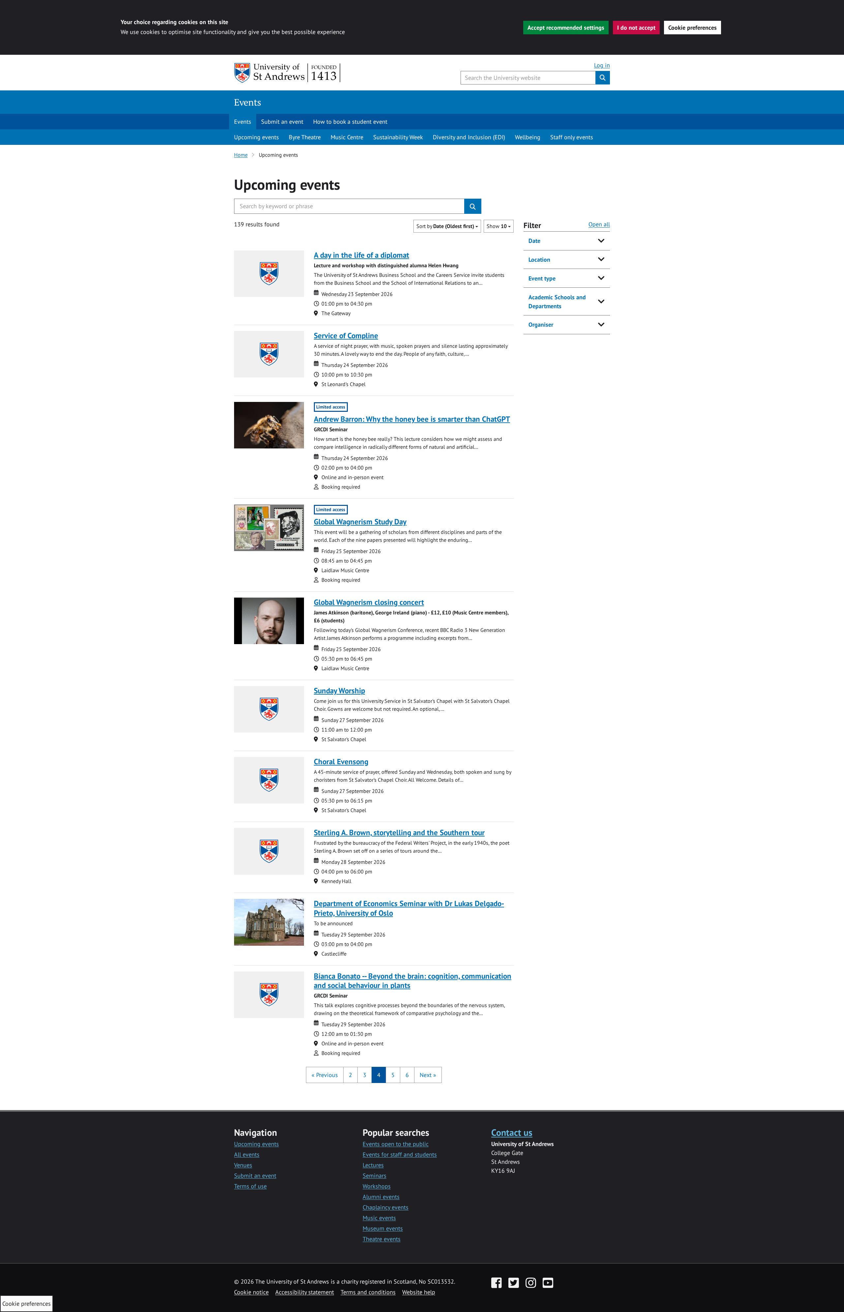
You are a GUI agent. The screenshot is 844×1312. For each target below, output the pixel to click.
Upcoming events (256, 137)
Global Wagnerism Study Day (360, 521)
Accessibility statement (304, 1292)
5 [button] (393, 1075)
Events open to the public (396, 1144)
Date (534, 241)
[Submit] (472, 206)
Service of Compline (346, 335)
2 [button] (350, 1075)
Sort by (445, 226)
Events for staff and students (400, 1154)
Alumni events (381, 1196)
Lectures (373, 1165)
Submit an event (282, 121)
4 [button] (378, 1075)
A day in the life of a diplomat (361, 255)
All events (246, 1154)
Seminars (374, 1175)
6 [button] (407, 1075)
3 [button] (364, 1075)
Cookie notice (251, 1292)
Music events (379, 1218)
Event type (542, 278)
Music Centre (347, 137)
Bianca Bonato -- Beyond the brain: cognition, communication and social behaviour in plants (412, 980)
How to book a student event (350, 121)
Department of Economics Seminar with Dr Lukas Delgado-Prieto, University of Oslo (409, 908)
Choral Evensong (341, 761)
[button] (325, 1075)
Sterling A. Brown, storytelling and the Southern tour (399, 832)
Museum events (383, 1228)
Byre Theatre (305, 137)
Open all (599, 224)
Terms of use (250, 1186)
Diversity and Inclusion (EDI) (469, 137)
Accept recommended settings (566, 27)
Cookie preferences (692, 27)
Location (539, 259)
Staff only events (571, 137)
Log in (602, 65)
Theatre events (382, 1239)
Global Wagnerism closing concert (369, 602)
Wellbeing (527, 137)
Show (497, 226)
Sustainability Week (398, 137)
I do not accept (636, 27)
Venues (243, 1165)
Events (247, 102)
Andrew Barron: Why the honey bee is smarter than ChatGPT (412, 419)
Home (241, 154)
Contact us (511, 1132)
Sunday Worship (339, 690)
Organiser (540, 324)
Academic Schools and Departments (557, 301)
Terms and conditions (368, 1292)
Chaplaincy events (385, 1207)
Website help (418, 1292)
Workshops (377, 1186)
